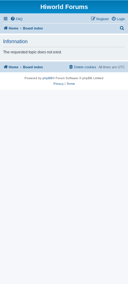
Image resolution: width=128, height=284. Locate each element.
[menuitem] (16, 19)
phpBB (48, 78)
